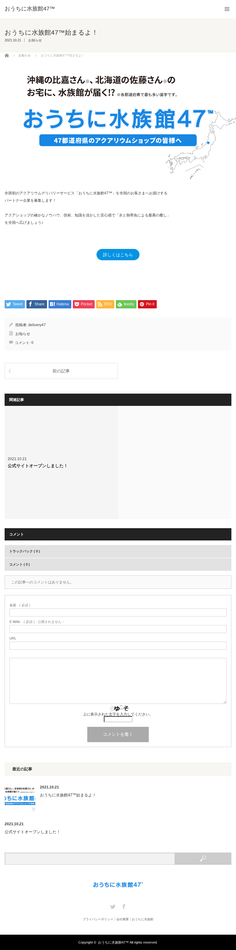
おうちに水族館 (142, 919)
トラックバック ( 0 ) (24, 551)
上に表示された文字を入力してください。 (118, 714)
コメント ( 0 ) (19, 564)
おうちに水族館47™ (113, 942)
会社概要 (122, 919)
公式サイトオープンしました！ (61, 462)
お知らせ (35, 40)
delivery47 (37, 325)
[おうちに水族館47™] (30, 8)
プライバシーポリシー (98, 919)
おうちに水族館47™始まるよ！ (68, 795)
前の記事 (61, 370)
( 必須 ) (20, 605)
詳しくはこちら (118, 254)
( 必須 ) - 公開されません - (37, 622)
